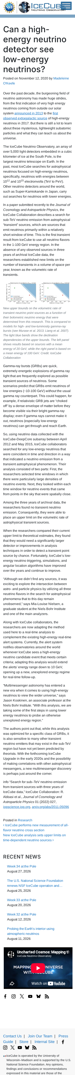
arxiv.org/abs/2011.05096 (50, 807)
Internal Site (45, 1042)
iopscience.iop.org (16, 807)
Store (23, 1042)
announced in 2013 (28, 113)
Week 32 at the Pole (21, 914)
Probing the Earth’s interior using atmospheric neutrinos (30, 931)
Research (25, 820)
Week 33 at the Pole (21, 900)
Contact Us (12, 1036)
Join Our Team (40, 1036)
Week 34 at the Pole (21, 866)
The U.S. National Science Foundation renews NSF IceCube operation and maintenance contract (35, 883)
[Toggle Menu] (66, 5)
